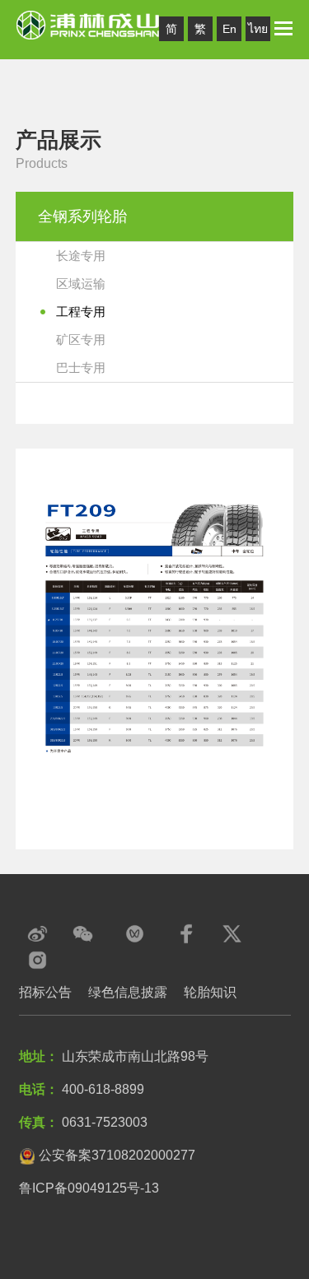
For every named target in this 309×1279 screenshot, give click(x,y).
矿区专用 (80, 339)
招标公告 (45, 992)
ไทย (258, 28)
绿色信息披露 (127, 992)
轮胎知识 (210, 992)
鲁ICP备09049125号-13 (89, 1188)
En (229, 28)
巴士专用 (80, 367)
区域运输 (80, 284)
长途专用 (80, 256)
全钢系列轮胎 (82, 216)
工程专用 (80, 312)
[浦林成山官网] (88, 23)
